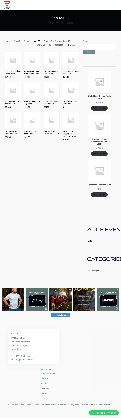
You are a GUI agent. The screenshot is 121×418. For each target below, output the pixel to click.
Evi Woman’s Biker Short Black (31, 133)
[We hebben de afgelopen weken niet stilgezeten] (108, 299)
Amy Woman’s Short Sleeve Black (13, 72)
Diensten (45, 378)
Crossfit (17, 41)
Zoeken (86, 41)
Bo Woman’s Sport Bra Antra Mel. (51, 103)
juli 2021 (91, 241)
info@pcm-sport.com (24, 359)
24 (64, 41)
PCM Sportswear (48, 373)
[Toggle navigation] (99, 5)
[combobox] (73, 45)
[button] (104, 412)
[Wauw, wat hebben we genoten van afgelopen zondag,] (60, 299)
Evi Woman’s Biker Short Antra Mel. (12, 133)
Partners (45, 383)
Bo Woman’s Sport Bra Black (70, 103)
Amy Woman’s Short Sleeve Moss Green (32, 72)
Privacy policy (74, 405)
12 (55, 41)
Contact (44, 394)
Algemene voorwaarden (55, 405)
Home (7, 41)
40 (68, 41)
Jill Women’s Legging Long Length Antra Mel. (70, 134)
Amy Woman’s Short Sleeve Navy (52, 72)
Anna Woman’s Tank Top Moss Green (12, 103)
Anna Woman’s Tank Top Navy (32, 103)
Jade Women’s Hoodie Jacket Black (51, 133)
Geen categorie (94, 271)
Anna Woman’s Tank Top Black (71, 72)
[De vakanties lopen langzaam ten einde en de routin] (13, 299)
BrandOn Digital (105, 405)
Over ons (45, 388)
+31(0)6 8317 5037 (22, 356)
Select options (99, 108)
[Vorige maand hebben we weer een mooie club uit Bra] (37, 299)
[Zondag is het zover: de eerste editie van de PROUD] (84, 299)
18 (59, 41)
